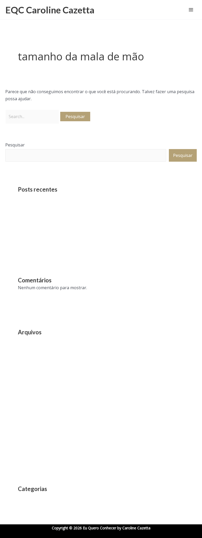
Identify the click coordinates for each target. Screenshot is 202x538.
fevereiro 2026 (32, 350)
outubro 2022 (31, 416)
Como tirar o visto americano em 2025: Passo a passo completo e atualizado (92, 235)
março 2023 (29, 406)
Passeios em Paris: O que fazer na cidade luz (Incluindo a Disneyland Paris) (91, 207)
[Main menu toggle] (191, 9)
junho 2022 (29, 425)
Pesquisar (15, 145)
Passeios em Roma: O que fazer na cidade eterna (65, 198)
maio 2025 (28, 378)
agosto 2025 (30, 359)
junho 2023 (29, 397)
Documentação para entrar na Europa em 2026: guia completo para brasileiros (95, 216)
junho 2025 (29, 369)
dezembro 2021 (33, 444)
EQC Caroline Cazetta (49, 9)
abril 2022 (27, 435)
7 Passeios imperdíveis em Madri (50, 226)
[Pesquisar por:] (32, 116)
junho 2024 (29, 388)
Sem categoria (32, 497)
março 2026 (29, 340)
